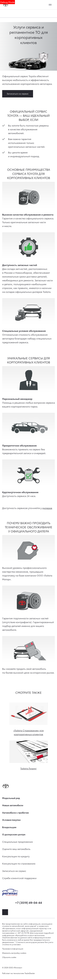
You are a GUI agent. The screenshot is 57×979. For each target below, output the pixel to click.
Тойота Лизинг (28, 768)
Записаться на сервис (17, 93)
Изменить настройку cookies (14, 953)
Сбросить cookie (9, 957)
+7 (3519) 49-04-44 (28, 902)
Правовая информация (12, 948)
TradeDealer (30, 973)
